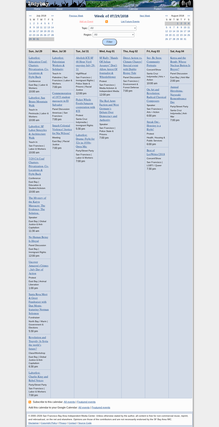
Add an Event (86, 21)
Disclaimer (33, 423)
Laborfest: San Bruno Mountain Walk (38, 101)
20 (48, 31)
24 (37, 35)
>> (52, 15)
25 (41, 35)
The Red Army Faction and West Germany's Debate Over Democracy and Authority (109, 110)
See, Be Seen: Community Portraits (154, 61)
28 (52, 35)
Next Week (145, 16)
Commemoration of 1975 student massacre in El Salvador (61, 98)
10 (37, 27)
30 (34, 39)
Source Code (85, 423)
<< (30, 15)
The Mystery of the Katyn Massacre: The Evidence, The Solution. (37, 205)
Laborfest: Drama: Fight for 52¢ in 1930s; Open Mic (85, 140)
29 (30, 39)
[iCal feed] (30, 401)
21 (52, 31)
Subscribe (107, 9)
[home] (56, 4)
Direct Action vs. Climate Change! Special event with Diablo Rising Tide (132, 65)
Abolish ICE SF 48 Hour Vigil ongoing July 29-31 (85, 63)
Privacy (63, 423)
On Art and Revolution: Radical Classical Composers (156, 95)
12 (45, 27)
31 (37, 39)
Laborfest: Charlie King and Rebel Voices (38, 376)
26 (45, 35)
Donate (181, 9)
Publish (158, 9)
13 (48, 27)
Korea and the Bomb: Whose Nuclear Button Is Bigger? (180, 63)
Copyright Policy (49, 423)
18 (41, 31)
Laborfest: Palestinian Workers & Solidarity (58, 63)
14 (52, 27)
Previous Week (76, 16)
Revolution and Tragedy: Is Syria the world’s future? (38, 342)
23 (34, 35)
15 (30, 31)
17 (37, 31)
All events (69, 402)
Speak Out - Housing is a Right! (154, 125)
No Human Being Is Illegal (38, 239)
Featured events (86, 402)
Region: (88, 34)
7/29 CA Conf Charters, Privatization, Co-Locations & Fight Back (39, 166)
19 (45, 31)
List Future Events (130, 21)
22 (30, 35)
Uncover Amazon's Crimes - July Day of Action (38, 267)
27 (48, 35)
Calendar (133, 9)
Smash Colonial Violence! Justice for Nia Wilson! (62, 129)
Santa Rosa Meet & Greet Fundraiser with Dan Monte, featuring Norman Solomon (39, 303)
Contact (82, 9)
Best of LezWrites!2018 (156, 152)
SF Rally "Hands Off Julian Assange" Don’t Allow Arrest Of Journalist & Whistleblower (108, 67)
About (59, 9)
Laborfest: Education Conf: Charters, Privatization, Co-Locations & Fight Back (39, 67)
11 (41, 27)
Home (37, 9)
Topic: (85, 28)
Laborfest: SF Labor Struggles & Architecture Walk (38, 131)
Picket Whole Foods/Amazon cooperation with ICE (85, 105)
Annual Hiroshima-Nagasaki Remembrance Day (178, 94)
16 (34, 31)
